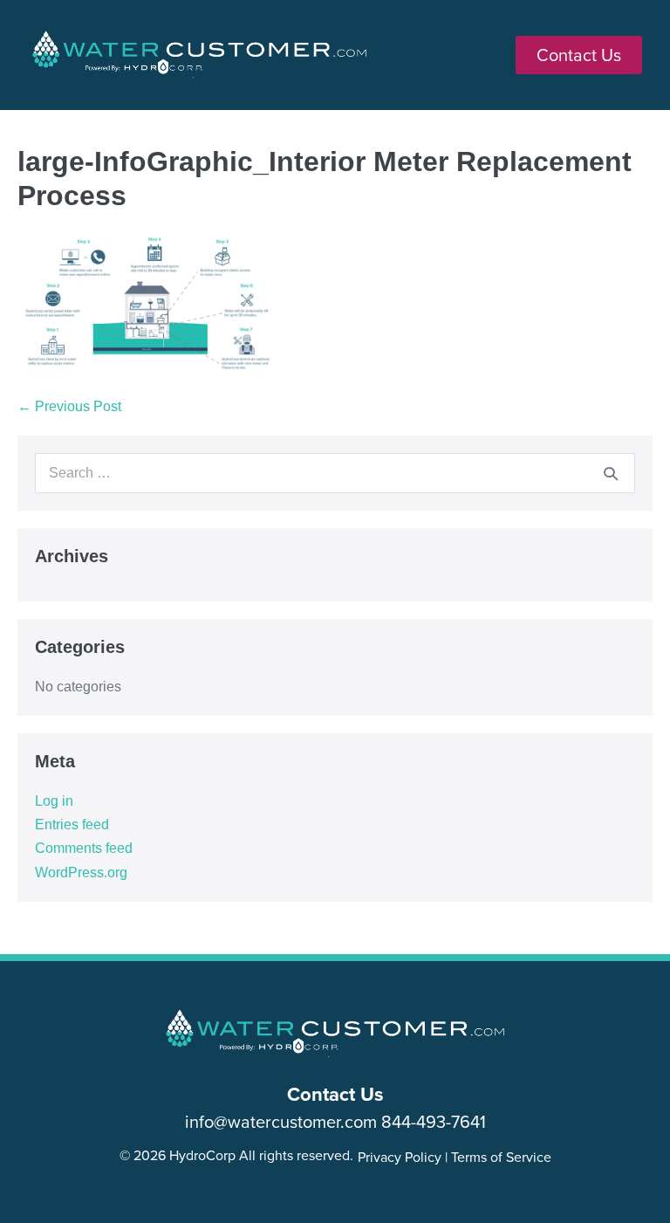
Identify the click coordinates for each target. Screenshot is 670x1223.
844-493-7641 (433, 1121)
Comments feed (84, 848)
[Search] (610, 473)
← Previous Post (69, 406)
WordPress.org (81, 872)
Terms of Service (501, 1156)
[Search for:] (335, 472)
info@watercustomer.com (281, 1121)
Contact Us (335, 1094)
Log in (54, 801)
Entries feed (72, 824)
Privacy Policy (399, 1156)
